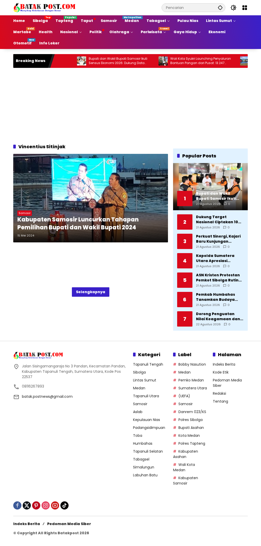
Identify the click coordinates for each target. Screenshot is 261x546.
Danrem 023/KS (192, 411)
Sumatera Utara (192, 388)
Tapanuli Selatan (148, 451)
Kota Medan (189, 435)
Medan (139, 388)
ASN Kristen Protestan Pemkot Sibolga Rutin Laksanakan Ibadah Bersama (218, 278)
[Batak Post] (45, 7)
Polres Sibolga (190, 419)
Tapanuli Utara (146, 396)
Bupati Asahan (191, 427)
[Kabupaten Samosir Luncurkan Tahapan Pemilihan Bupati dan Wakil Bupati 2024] (90, 198)
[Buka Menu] (245, 8)
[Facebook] (17, 505)
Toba (137, 435)
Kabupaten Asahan (185, 454)
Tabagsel (141, 459)
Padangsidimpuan (149, 427)
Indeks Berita (224, 364)
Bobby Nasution (192, 364)
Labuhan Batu (145, 475)
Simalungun (143, 467)
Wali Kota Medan (184, 467)
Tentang (220, 401)
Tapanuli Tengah (148, 364)
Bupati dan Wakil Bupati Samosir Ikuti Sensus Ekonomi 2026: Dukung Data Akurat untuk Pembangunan (106, 61)
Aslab (137, 411)
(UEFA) (184, 396)
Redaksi (219, 393)
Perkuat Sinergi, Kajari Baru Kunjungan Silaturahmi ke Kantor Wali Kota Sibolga (218, 239)
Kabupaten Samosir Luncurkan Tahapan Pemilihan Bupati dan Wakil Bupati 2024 (78, 223)
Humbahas (142, 443)
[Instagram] (46, 505)
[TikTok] (64, 505)
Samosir (25, 213)
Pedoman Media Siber (69, 523)
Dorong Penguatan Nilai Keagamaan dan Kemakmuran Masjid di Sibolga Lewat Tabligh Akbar (219, 316)
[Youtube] (55, 505)
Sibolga (139, 372)
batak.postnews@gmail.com (47, 396)
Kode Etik (221, 372)
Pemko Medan (191, 380)
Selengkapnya (90, 291)
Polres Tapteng (191, 443)
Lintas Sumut (144, 380)
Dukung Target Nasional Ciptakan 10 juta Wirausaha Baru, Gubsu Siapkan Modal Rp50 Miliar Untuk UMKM (218, 220)
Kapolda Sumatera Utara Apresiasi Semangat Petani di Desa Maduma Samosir (219, 258)
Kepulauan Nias (146, 419)
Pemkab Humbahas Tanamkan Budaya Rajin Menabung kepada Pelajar (215, 297)
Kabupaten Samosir (185, 480)
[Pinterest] (36, 505)
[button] (220, 7)
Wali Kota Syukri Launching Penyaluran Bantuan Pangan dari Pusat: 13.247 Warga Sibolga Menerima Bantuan (189, 61)
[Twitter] (27, 505)
